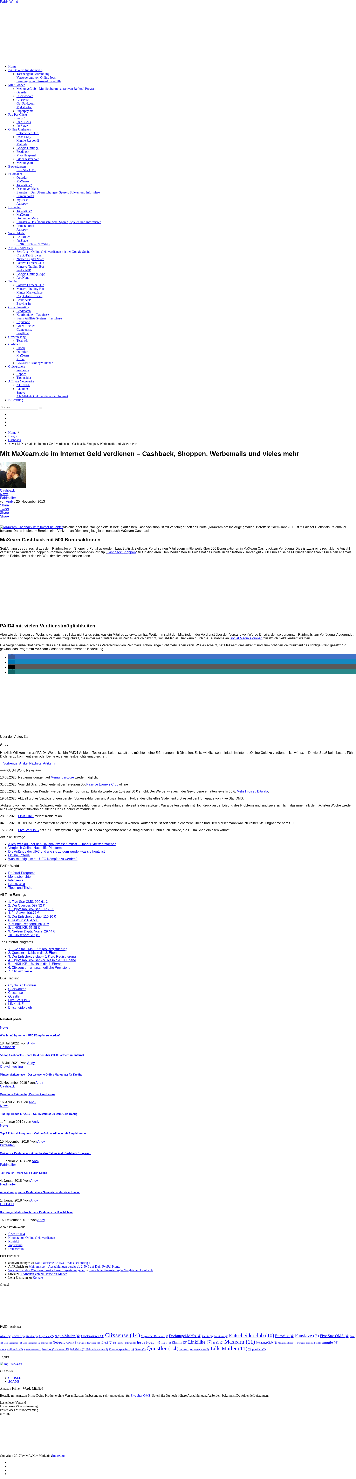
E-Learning (15, 400)
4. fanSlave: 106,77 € (23, 913)
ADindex (22, 388)
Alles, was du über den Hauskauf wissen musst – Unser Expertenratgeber (62, 844)
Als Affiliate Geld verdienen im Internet (42, 396)
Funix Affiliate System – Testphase (39, 318)
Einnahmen (221, 1336)
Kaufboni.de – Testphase (32, 314)
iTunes (166, 1343)
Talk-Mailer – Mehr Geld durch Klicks (23, 1172)
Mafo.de (21, 144)
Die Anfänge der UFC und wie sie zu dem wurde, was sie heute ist (56, 851)
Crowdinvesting (18, 307)
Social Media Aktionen (246, 638)
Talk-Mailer (24, 185)
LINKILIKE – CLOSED (33, 244)
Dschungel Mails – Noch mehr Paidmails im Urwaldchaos (36, 1212)
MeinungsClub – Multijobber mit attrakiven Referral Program (56, 88)
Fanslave (307, 1335)
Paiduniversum (97, 1349)
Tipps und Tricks (20, 887)
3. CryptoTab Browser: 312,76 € (31, 909)
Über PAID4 (16, 1234)
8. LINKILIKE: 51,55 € (24, 927)
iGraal (20, 359)
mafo (218, 1342)
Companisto (24, 329)
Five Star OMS (26, 170)
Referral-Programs (21, 873)
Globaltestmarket (27, 159)
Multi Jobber (16, 85)
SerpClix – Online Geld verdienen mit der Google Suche (53, 251)
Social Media (16, 233)
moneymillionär (11, 1349)
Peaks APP (23, 270)
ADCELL (23, 385)
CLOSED (7, 1204)
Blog (13, 436)
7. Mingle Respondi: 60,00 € (28, 924)
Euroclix (284, 1336)
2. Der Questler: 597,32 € (26, 905)
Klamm (179, 1342)
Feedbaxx (22, 151)
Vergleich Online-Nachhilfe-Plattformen (36, 848)
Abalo (5, 1336)
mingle (330, 1342)
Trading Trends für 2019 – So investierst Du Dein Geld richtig (38, 1113)
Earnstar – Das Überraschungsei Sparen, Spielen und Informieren (58, 192)
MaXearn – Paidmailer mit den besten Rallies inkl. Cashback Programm (45, 1153)
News (4, 494)
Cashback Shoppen (121, 552)
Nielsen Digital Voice (30, 259)
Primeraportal (25, 196)
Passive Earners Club (30, 263)
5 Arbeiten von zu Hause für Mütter (43, 1274)
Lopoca (21, 374)
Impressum (15, 1245)
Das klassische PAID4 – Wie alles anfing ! (62, 1263)
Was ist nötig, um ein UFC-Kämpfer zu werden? (42, 859)
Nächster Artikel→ (42, 763)
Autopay (22, 203)
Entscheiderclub (20, 1007)
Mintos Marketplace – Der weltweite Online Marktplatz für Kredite (41, 1074)
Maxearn (239, 1342)
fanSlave (22, 125)
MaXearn (22, 181)
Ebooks (207, 1336)
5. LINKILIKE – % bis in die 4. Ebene (35, 964)
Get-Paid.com (25, 103)
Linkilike (200, 1342)
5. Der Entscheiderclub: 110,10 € (32, 916)
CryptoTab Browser (29, 255)
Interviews (15, 880)
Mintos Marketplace (29, 292)
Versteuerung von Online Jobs (36, 77)
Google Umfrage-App (30, 274)
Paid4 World (9, 1)
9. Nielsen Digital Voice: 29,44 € (31, 931)
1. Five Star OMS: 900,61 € (28, 901)
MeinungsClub (266, 1342)
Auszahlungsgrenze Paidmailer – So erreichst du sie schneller (40, 1192)
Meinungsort (24, 162)
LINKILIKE (16, 1004)
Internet (130, 1343)
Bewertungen (17, 166)
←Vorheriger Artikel (14, 763)
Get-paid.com (65, 1342)
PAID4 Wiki (16, 884)
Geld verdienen (13, 1343)
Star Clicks (23, 122)
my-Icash (22, 200)
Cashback (14, 344)
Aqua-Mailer (67, 1336)
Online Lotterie (19, 855)
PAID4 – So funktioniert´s (25, 70)
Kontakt (13, 1241)
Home (12, 66)
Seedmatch (23, 311)
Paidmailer (15, 174)
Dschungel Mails (27, 188)
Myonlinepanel (26, 155)
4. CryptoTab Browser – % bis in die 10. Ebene (42, 960)
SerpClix (22, 118)
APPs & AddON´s (20, 248)
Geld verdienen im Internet (37, 1343)
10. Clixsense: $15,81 (24, 935)
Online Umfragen (19, 129)
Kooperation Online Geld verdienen (31, 1237)
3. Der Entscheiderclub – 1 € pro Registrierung (42, 956)
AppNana (22, 277)
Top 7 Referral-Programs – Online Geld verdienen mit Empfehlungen (43, 1133)
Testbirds (22, 340)
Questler (21, 92)
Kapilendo (23, 322)
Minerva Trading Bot (30, 266)
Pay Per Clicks (17, 114)
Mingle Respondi (27, 140)
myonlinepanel (32, 1349)
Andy (10, 501)
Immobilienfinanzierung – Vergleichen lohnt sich (121, 1270)
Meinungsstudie (62, 777)
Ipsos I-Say (23, 137)
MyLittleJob (24, 107)
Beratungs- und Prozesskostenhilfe (38, 81)
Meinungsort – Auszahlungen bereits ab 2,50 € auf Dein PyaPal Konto (74, 1266)
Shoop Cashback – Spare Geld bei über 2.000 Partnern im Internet (42, 1055)
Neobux (49, 1349)
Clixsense (22, 99)
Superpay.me (24, 111)
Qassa (140, 1349)
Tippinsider (23, 377)
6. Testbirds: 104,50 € (23, 920)
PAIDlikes (23, 237)
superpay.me (199, 1349)
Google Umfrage (27, 148)
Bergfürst (22, 333)
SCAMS (14, 1381)
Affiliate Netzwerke (21, 381)
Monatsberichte (19, 876)
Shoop (20, 348)
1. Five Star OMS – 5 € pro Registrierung (37, 949)
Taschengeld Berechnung (32, 74)
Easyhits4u (23, 303)
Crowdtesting (17, 337)
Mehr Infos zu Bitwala (252, 791)
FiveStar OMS (28, 830)
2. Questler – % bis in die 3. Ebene (33, 953)
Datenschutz (16, 1249)
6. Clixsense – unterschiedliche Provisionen (40, 967)
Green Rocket (25, 326)
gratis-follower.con (89, 1343)
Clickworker (24, 96)
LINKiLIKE (26, 816)
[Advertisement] (82, 32)
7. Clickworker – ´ (21, 971)
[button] (11, 657)
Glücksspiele (16, 366)
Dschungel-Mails (185, 1336)
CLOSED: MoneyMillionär (34, 363)
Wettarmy (22, 370)
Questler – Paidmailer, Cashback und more (27, 1094)
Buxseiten (14, 207)
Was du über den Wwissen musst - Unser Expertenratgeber (46, 1270)
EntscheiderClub (27, 133)
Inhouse (118, 1343)
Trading (13, 281)
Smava (20, 392)
